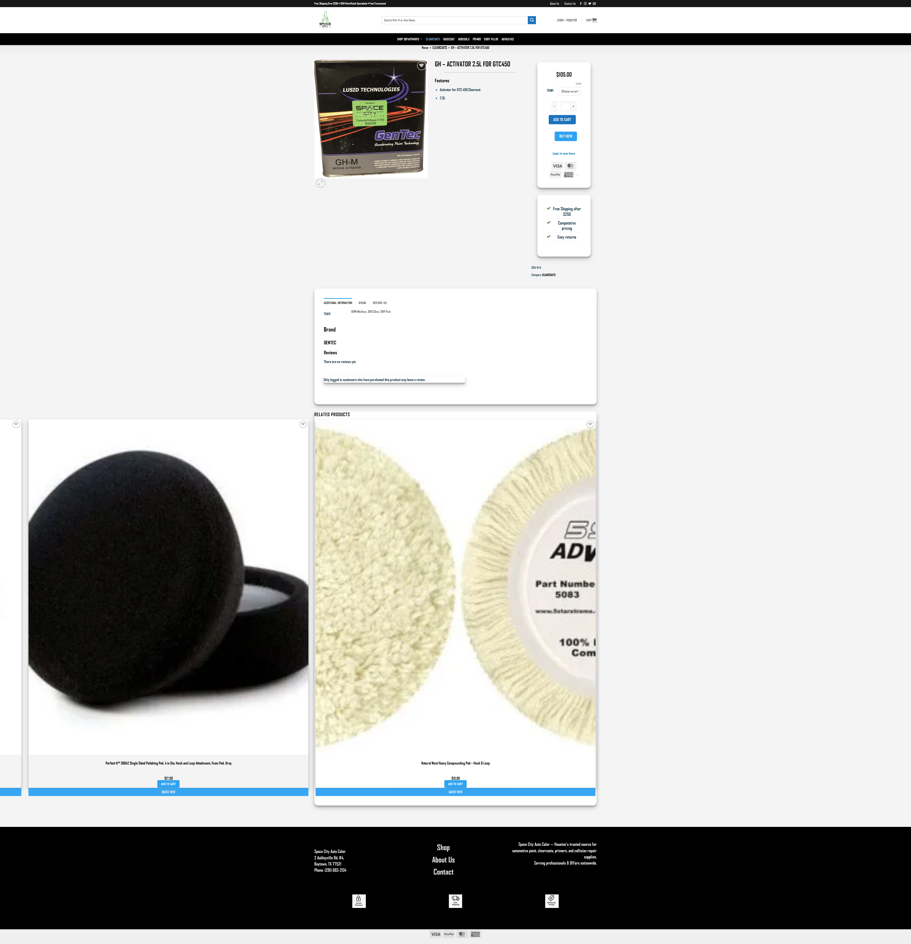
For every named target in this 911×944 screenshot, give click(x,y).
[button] (591, 20)
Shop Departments (408, 39)
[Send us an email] (594, 3)
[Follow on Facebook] (580, 3)
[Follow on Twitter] (589, 3)
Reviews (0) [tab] (380, 303)
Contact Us (570, 3)
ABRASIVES (508, 39)
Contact (443, 871)
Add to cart (562, 119)
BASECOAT (449, 39)
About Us (554, 3)
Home (425, 48)
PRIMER (477, 39)
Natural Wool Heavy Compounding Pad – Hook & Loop (455, 763)
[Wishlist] (421, 65)
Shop (443, 847)
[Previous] (316, 799)
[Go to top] (901, 937)
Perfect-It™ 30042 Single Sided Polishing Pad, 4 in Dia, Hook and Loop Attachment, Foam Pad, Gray (169, 763)
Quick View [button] (455, 792)
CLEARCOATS (433, 39)
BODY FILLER (491, 39)
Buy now (565, 136)
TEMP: (550, 90)
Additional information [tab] (338, 303)
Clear (578, 83)
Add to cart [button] (455, 784)
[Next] (331, 182)
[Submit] (532, 20)
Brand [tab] (362, 303)
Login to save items (564, 153)
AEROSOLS (463, 39)
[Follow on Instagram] (585, 3)
